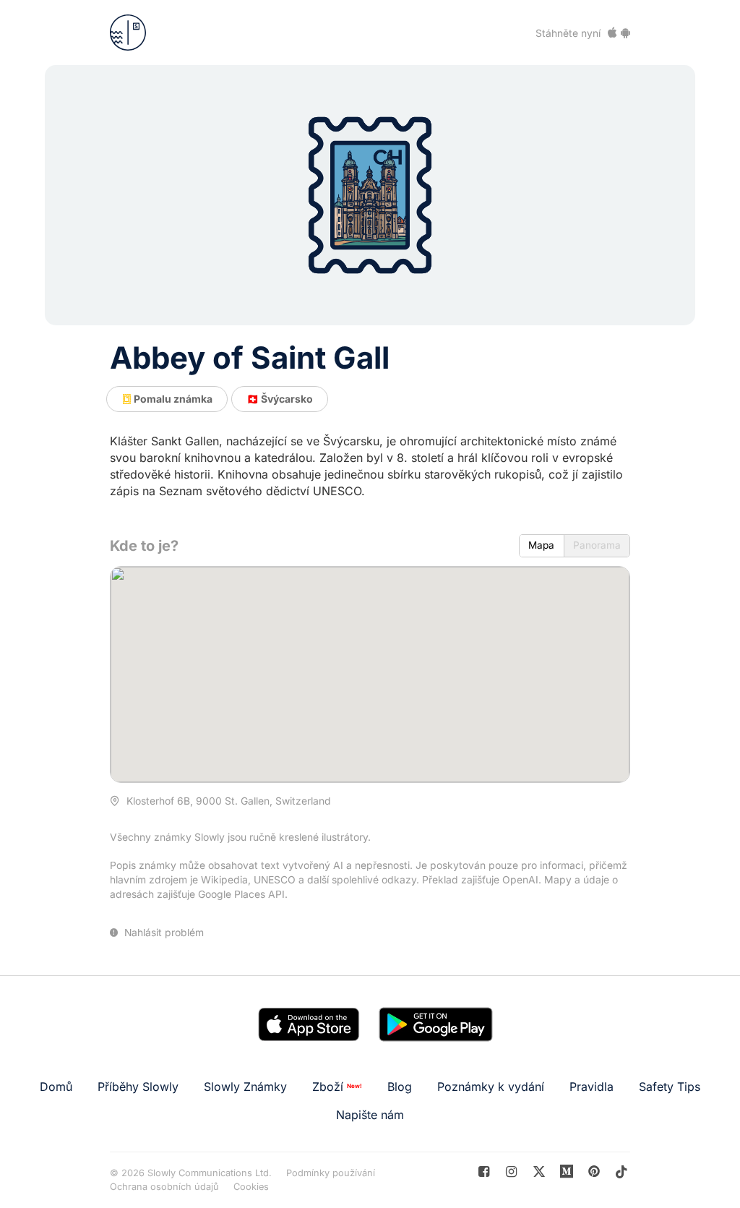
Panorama (597, 545)
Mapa (541, 545)
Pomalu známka (172, 399)
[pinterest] (567, 1171)
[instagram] (511, 1171)
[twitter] (538, 1171)
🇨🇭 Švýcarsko (279, 399)
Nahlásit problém (162, 932)
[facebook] (484, 1171)
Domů (56, 1086)
